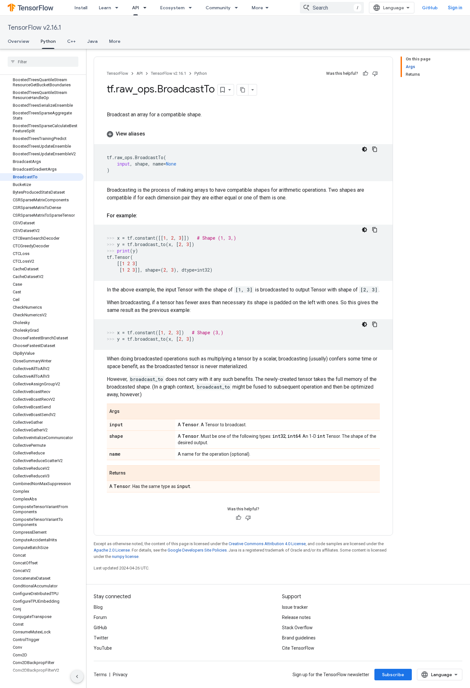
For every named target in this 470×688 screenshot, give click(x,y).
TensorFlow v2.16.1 (34, 28)
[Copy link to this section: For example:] (143, 216)
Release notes (296, 617)
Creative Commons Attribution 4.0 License (267, 543)
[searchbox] (43, 62)
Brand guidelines (299, 637)
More (257, 8)
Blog (98, 607)
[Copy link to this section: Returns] (132, 473)
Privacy (120, 674)
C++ (71, 41)
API (135, 8)
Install (80, 8)
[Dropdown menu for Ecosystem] (192, 7)
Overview (18, 41)
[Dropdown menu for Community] (238, 7)
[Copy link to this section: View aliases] (151, 134)
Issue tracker (295, 607)
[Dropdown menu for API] (146, 7)
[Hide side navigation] (77, 676)
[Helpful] (365, 73)
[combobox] (332, 7)
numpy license (125, 556)
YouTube (103, 648)
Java (92, 41)
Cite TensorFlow (298, 648)
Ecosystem (172, 8)
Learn (105, 8)
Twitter (101, 637)
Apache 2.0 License (112, 550)
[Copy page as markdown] (242, 89)
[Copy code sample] (375, 149)
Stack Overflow (297, 627)
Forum (100, 617)
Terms (100, 674)
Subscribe (393, 674)
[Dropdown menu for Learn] (118, 7)
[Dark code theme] (364, 149)
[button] (243, 134)
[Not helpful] (375, 73)
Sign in (455, 7)
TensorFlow (117, 73)
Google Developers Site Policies (197, 550)
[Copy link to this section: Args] (126, 412)
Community (218, 8)
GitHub (430, 8)
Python (48, 41)
